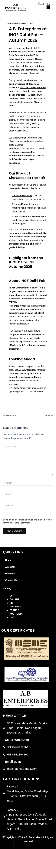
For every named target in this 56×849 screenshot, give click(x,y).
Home (8, 560)
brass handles (24, 91)
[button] (48, 7)
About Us (10, 567)
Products (10, 573)
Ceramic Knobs (20, 204)
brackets (23, 199)
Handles (35, 204)
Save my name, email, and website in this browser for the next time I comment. (27, 521)
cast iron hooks (28, 87)
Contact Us (11, 580)
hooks (15, 199)
